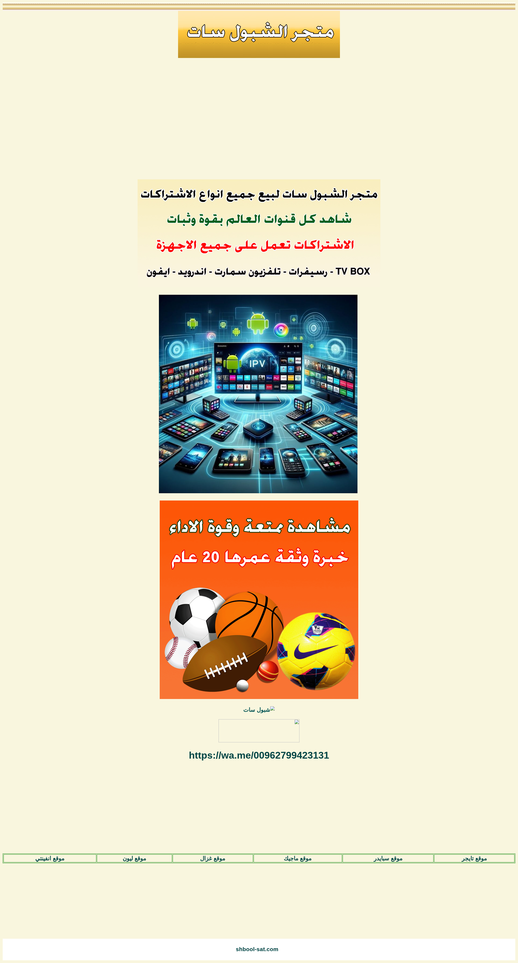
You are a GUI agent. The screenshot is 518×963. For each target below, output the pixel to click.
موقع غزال (212, 858)
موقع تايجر (474, 858)
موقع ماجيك (298, 858)
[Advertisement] (259, 122)
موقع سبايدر (388, 858)
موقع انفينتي (49, 858)
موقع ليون (134, 858)
